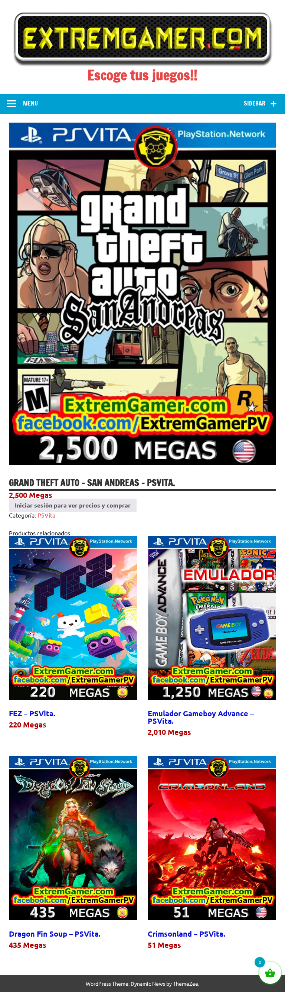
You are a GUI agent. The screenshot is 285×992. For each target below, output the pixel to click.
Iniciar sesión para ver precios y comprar (73, 505)
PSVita (46, 515)
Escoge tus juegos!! (142, 75)
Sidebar (254, 103)
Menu (30, 103)
